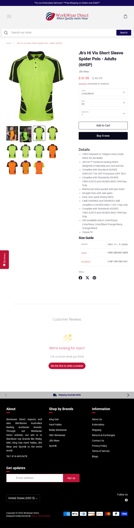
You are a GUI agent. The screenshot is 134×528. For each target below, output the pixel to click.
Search (124, 32)
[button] (128, 395)
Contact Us (98, 440)
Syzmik (53, 445)
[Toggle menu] (9, 16)
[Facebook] (126, 500)
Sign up (71, 478)
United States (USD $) (21, 498)
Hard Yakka (55, 424)
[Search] (6, 32)
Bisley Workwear (58, 430)
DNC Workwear (57, 435)
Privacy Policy (99, 445)
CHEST (84, 253)
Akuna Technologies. (41, 516)
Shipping (83, 84)
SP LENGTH (85, 261)
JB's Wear (84, 71)
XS (82, 104)
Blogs (95, 456)
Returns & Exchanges (103, 435)
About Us (97, 419)
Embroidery (98, 424)
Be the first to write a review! (67, 365)
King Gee (54, 419)
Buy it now (103, 135)
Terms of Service (101, 451)
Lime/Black (87, 93)
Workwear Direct (31, 513)
